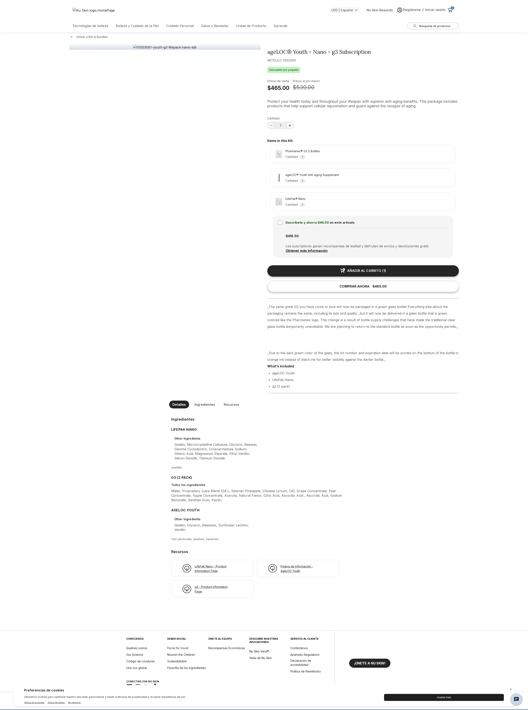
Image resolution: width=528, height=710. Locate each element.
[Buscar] (415, 26)
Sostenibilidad (176, 661)
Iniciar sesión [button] (435, 10)
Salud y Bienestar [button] (215, 26)
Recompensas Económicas (226, 648)
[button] (369, 663)
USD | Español (342, 10)
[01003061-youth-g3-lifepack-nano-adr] (165, 47)
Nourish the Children (181, 654)
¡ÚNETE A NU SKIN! (369, 663)
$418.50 (292, 236)
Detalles (179, 404)
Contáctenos (299, 648)
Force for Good (177, 648)
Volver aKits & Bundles (92, 37)
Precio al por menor (306, 81)
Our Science (134, 654)
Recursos (231, 404)
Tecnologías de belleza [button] (90, 26)
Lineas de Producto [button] (251, 26)
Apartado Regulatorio (304, 654)
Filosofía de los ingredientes (186, 668)
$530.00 (304, 87)
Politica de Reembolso (305, 671)
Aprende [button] (280, 26)
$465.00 (278, 88)
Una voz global (136, 668)
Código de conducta (140, 661)
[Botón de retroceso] (72, 36)
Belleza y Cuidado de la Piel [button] (137, 26)
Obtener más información (307, 251)
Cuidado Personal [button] (180, 26)
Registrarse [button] (412, 10)
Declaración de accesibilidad (300, 662)
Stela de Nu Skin (260, 658)
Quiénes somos (136, 648)
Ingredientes (204, 404)
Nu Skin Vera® (259, 651)
